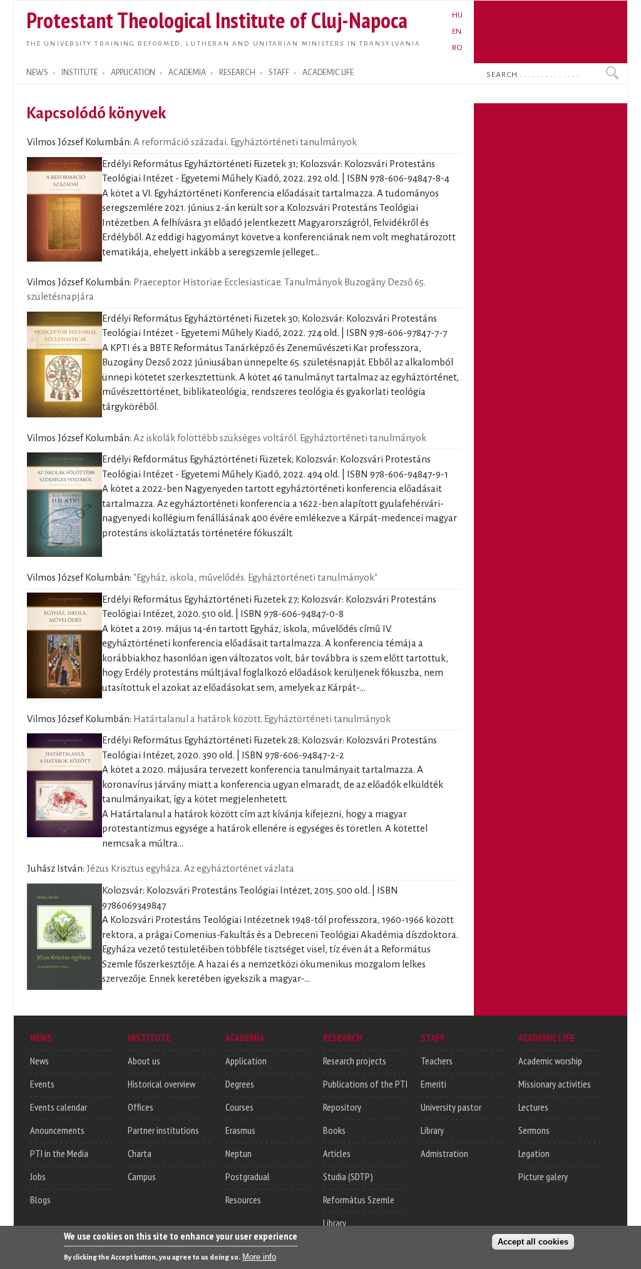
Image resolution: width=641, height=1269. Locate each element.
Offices (140, 1107)
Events (42, 1084)
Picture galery (543, 1176)
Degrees (239, 1084)
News (39, 1060)
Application (246, 1060)
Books (334, 1130)
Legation (534, 1153)
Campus (142, 1176)
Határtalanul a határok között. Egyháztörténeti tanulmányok (262, 719)
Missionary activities (554, 1084)
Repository (342, 1107)
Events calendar (58, 1107)
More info (259, 1256)
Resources (243, 1199)
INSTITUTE (79, 72)
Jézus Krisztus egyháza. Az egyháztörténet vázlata (190, 869)
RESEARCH (237, 72)
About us (144, 1060)
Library (334, 1222)
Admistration (444, 1153)
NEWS (37, 72)
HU (457, 15)
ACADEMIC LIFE (328, 72)
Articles (337, 1153)
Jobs (38, 1176)
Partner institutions (163, 1130)
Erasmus (240, 1130)
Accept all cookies (533, 1241)
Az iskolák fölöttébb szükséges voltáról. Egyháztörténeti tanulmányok (279, 438)
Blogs (40, 1199)
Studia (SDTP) (348, 1176)
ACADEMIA (187, 72)
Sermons (534, 1130)
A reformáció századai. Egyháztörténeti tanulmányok (245, 142)
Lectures (533, 1107)
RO (457, 47)
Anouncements (57, 1130)
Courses (239, 1107)
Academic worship (550, 1060)
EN (456, 31)
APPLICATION (133, 72)
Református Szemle (358, 1199)
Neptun (238, 1153)
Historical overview (161, 1084)
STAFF (279, 72)
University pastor (451, 1107)
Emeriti (433, 1084)
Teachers (437, 1060)
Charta (139, 1153)
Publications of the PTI (365, 1084)
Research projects (354, 1060)
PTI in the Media (59, 1153)
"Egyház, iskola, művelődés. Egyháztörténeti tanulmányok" (255, 578)
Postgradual (247, 1176)
